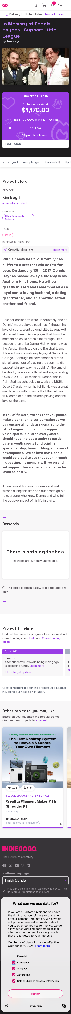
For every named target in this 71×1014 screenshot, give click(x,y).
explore (41, 720)
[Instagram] (22, 866)
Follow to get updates (19, 672)
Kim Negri (13, 41)
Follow (35, 128)
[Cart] (44, 5)
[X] (10, 866)
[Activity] (52, 5)
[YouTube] (17, 866)
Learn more (37, 665)
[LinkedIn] (28, 866)
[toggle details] (61, 826)
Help (32, 638)
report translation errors (35, 891)
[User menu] (59, 5)
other (8, 234)
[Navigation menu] (67, 5)
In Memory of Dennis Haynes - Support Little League (29, 30)
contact (22, 203)
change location (54, 14)
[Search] (35, 5)
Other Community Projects (14, 217)
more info (8, 203)
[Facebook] (4, 866)
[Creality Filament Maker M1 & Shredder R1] (32, 757)
